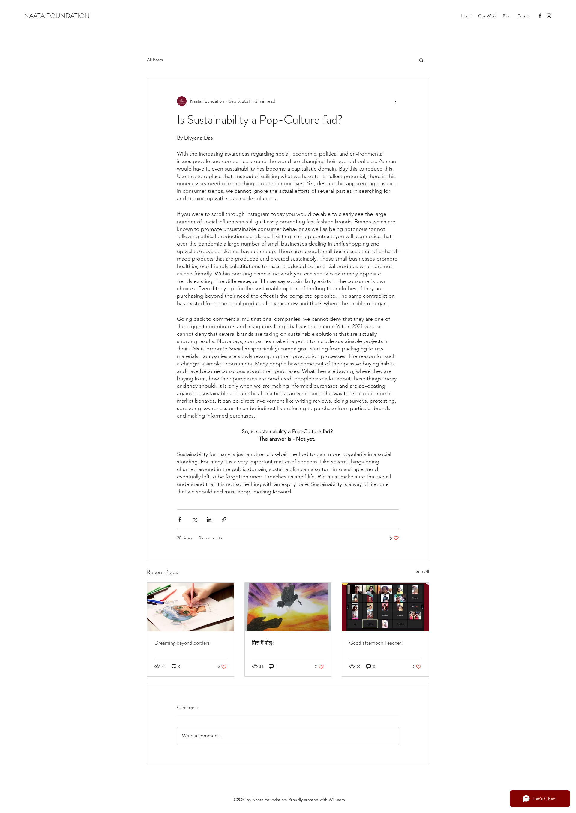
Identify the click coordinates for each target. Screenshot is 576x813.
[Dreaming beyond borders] (190, 607)
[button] (421, 60)
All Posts (155, 59)
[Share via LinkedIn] (209, 519)
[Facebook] (540, 16)
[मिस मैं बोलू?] (288, 607)
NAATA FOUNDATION (57, 15)
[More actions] (395, 101)
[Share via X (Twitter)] (194, 519)
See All (422, 571)
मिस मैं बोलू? (263, 643)
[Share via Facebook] (180, 519)
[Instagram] (549, 16)
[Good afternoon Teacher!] (385, 607)
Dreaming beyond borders (182, 643)
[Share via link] (224, 519)
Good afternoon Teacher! (376, 643)
